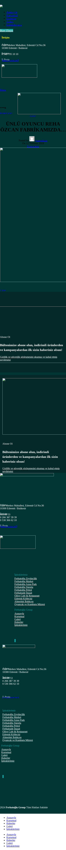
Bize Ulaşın (6, 30)
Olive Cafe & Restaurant (26, 595)
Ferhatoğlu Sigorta (23, 587)
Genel (9, 113)
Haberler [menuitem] (10, 840)
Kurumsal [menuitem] (11, 837)
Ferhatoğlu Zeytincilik (25, 578)
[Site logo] (39, 113)
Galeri (17, 619)
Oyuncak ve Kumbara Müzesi (29, 604)
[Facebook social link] (14, 640)
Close (3, 290)
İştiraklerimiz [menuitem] (13, 846)
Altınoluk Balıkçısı (23, 601)
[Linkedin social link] (15, 640)
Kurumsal (19, 616)
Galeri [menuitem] (9, 843)
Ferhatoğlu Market (23, 581)
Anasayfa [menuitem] (11, 834)
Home (3, 113)
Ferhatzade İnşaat (23, 592)
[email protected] (10, 60)
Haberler (18, 622)
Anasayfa (19, 613)
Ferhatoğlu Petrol (23, 590)
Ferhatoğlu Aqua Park (25, 584)
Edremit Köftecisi (23, 598)
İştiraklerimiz (21, 625)
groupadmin (41, 140)
